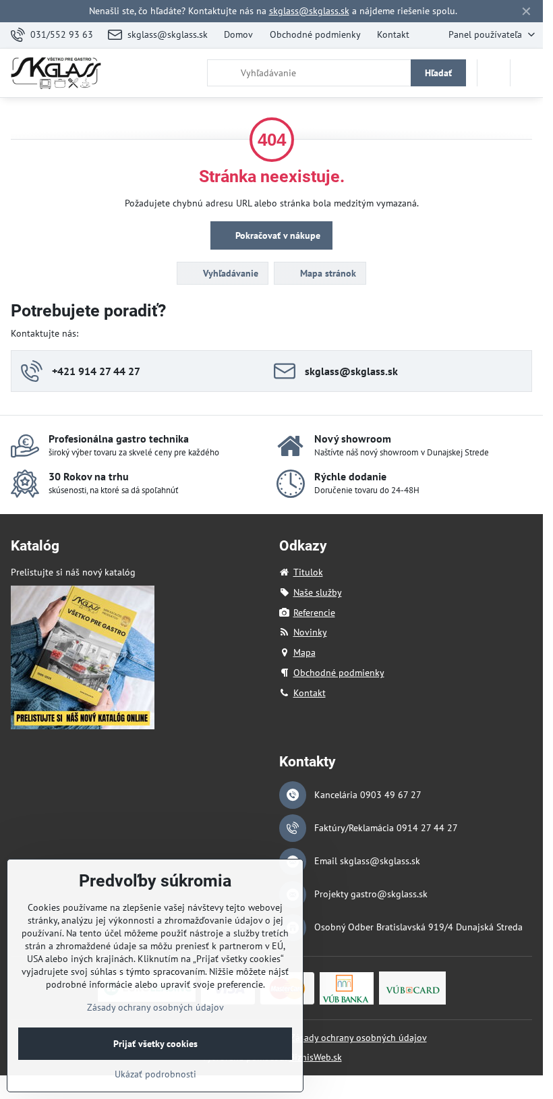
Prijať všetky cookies (155, 1044)
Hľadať (438, 73)
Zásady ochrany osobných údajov (358, 1038)
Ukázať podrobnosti (155, 1074)
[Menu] (527, 72)
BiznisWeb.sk (315, 1057)
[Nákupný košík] (493, 72)
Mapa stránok (326, 273)
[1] (82, 726)
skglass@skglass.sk (309, 11)
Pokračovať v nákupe (276, 235)
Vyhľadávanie (229, 273)
